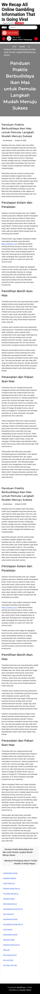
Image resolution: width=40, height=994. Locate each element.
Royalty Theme (25, 990)
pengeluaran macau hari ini (13, 909)
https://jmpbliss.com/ (10, 244)
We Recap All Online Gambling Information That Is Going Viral (18, 12)
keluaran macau (9, 899)
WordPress (21, 987)
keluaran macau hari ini (11, 888)
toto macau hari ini (10, 955)
